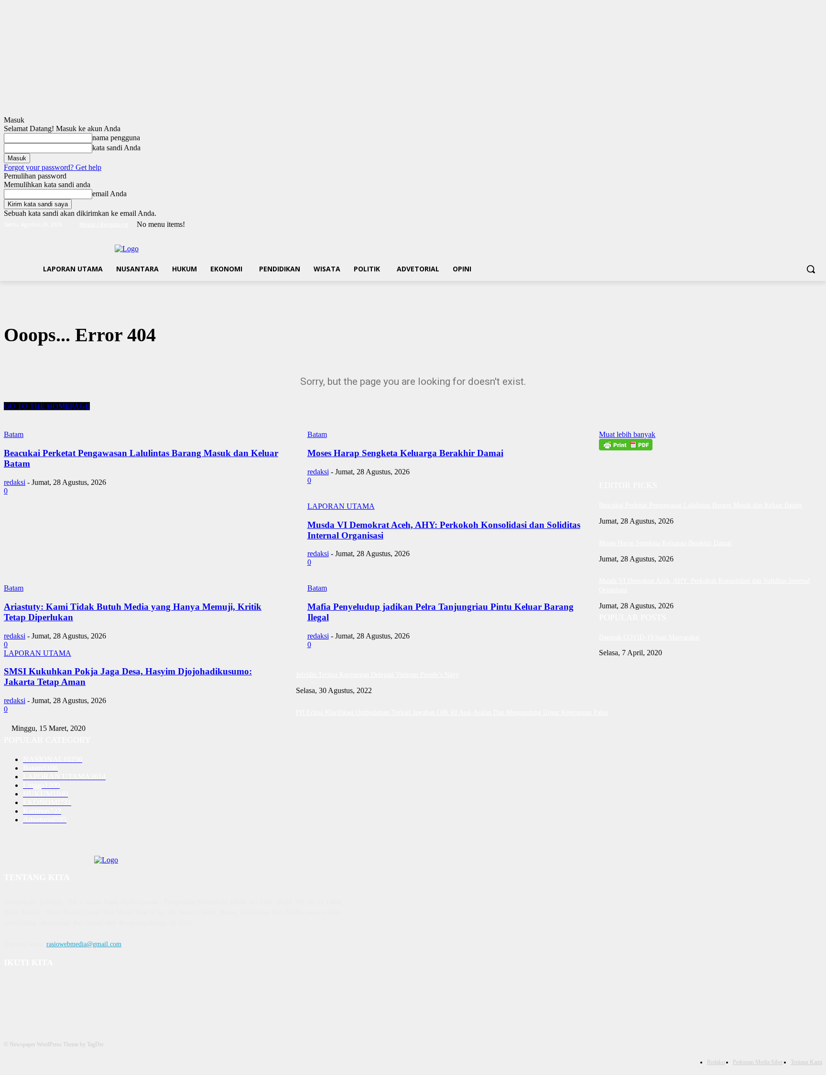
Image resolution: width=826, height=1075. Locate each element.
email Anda (109, 194)
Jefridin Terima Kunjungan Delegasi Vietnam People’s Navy (377, 674)
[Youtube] (816, 224)
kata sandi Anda (116, 148)
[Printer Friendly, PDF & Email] (625, 448)
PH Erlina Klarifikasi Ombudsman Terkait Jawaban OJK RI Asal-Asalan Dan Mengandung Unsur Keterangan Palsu (452, 712)
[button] (810, 269)
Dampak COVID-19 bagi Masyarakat (649, 637)
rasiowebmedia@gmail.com (83, 944)
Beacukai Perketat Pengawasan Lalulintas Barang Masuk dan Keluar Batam (700, 505)
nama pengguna (116, 138)
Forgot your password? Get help (52, 167)
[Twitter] (790, 224)
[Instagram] (777, 224)
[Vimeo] (803, 224)
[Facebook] (763, 224)
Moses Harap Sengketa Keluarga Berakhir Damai (665, 543)
